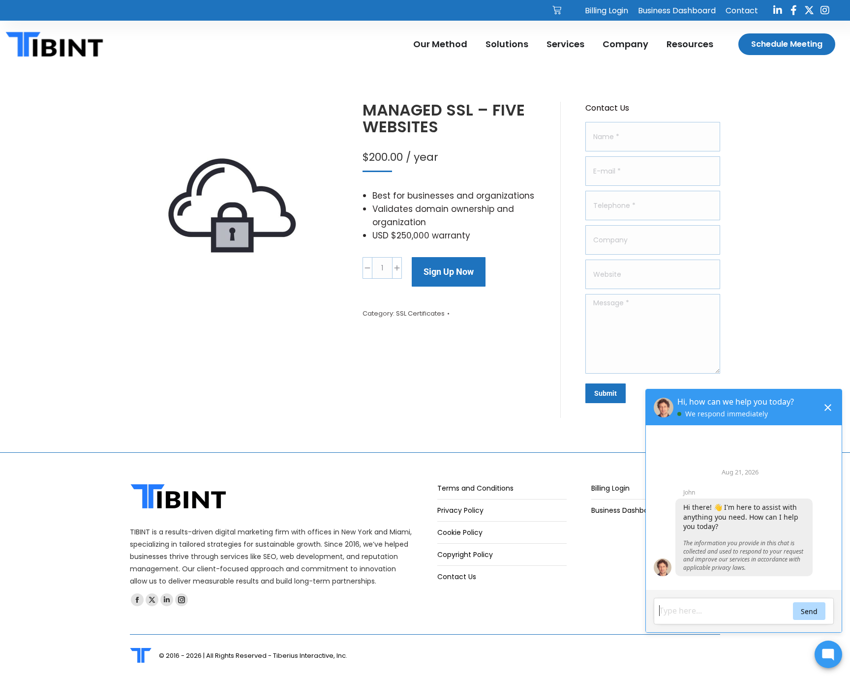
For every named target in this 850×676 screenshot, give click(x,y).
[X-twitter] (809, 10)
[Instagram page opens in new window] (181, 599)
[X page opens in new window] (152, 599)
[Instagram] (825, 10)
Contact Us (456, 577)
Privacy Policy (460, 510)
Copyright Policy (465, 554)
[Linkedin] (778, 10)
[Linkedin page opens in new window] (166, 599)
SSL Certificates (420, 313)
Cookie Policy (460, 532)
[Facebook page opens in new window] (137, 599)
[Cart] (557, 10)
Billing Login (610, 488)
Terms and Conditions (475, 488)
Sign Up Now (449, 271)
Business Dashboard (625, 510)
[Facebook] (793, 10)
